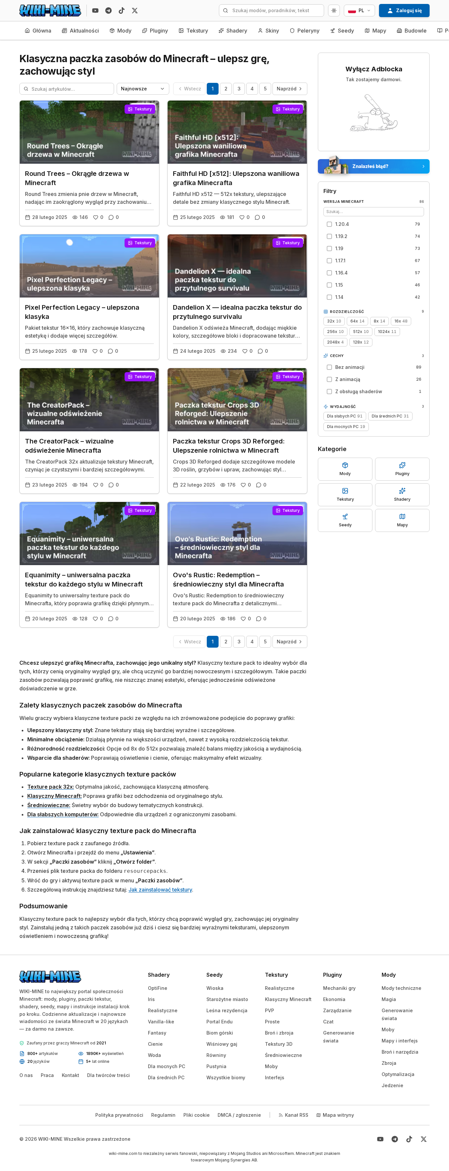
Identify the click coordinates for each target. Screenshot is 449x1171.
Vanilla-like (161, 1021)
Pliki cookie (196, 1115)
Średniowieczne (283, 1055)
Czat (328, 1021)
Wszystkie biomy (225, 1077)
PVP (269, 1010)
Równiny (216, 1055)
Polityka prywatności (119, 1115)
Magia (389, 999)
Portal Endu (219, 1021)
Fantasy (157, 1033)
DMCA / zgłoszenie (239, 1115)
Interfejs (274, 1077)
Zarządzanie (337, 1010)
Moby (271, 1066)
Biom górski (219, 1033)
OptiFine (157, 988)
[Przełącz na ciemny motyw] (334, 10)
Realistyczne (162, 1010)
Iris (151, 999)
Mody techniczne (401, 988)
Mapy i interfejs (400, 1040)
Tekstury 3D (279, 1044)
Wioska (215, 988)
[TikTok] (122, 10)
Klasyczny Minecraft (288, 999)
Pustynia (216, 1066)
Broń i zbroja (279, 1033)
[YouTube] (95, 10)
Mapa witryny (338, 1115)
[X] (135, 10)
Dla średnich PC (166, 1077)
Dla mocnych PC (166, 1066)
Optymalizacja (398, 1074)
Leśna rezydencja (227, 1010)
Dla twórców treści (108, 1075)
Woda (154, 1055)
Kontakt (70, 1075)
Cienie (155, 1044)
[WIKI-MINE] (50, 10)
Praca (47, 1075)
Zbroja (389, 1063)
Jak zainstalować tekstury (160, 889)
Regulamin (163, 1115)
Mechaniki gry (339, 988)
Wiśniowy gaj (221, 1044)
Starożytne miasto (227, 999)
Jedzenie (392, 1085)
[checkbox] (373, 224)
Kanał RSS (296, 1115)
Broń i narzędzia (400, 1052)
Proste (272, 1021)
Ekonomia (334, 999)
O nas (26, 1075)
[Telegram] (108, 10)
